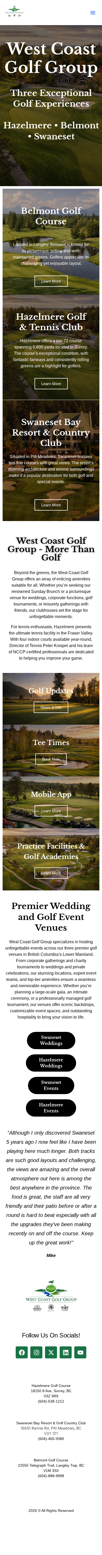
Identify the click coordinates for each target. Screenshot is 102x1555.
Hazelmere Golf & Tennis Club (51, 322)
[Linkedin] (66, 1352)
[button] (93, 12)
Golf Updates (51, 691)
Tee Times (51, 743)
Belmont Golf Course (51, 216)
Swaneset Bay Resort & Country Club (51, 432)
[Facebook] (22, 1352)
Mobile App (51, 795)
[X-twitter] (51, 1352)
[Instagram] (36, 1352)
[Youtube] (80, 1352)
